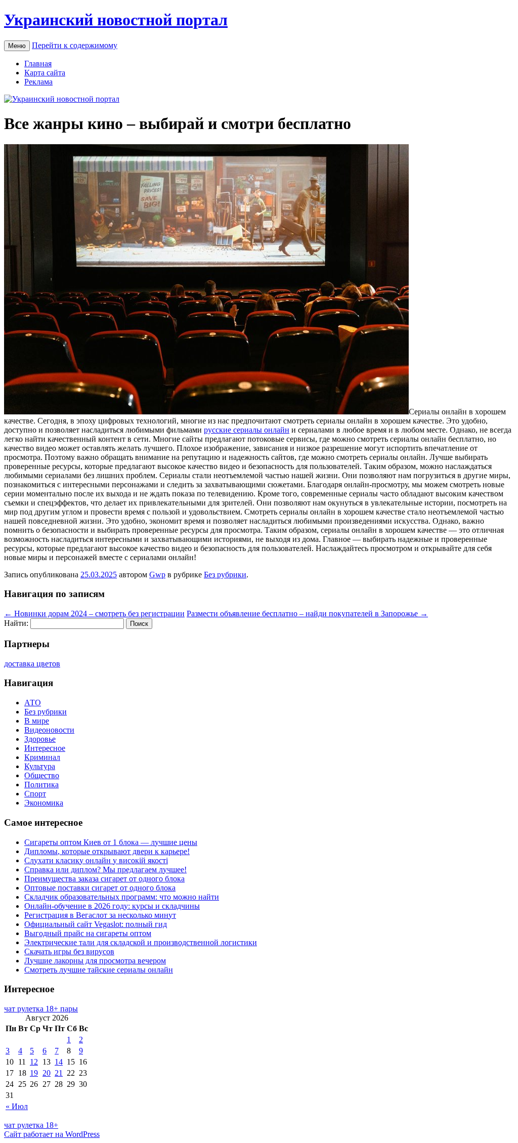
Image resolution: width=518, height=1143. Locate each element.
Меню (17, 46)
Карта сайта (44, 72)
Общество (41, 775)
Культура (39, 766)
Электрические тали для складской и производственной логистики (140, 942)
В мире (36, 720)
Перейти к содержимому (74, 45)
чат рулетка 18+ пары (41, 1008)
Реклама (38, 81)
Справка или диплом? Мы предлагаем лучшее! (105, 869)
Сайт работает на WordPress (52, 1134)
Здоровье (40, 739)
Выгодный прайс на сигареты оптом (87, 933)
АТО (32, 702)
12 (34, 1061)
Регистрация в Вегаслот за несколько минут (100, 915)
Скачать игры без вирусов (69, 951)
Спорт (35, 793)
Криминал (42, 757)
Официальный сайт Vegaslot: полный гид (95, 924)
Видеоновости (49, 730)
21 (59, 1073)
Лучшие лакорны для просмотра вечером (95, 960)
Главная (38, 63)
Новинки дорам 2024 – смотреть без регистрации (94, 613)
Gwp (157, 574)
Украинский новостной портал (116, 20)
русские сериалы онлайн (246, 430)
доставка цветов (32, 663)
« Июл (17, 1106)
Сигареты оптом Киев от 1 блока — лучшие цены (110, 842)
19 (34, 1073)
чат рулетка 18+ (31, 1125)
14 (59, 1061)
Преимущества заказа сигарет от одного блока (104, 878)
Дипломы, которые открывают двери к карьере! (107, 851)
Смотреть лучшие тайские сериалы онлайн (98, 969)
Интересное (44, 748)
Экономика (43, 802)
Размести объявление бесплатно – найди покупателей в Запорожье (307, 613)
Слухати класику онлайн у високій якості (96, 860)
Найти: (16, 623)
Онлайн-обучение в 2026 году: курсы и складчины (112, 906)
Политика (41, 784)
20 (46, 1073)
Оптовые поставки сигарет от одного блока (100, 887)
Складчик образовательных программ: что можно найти (121, 897)
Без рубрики (225, 574)
